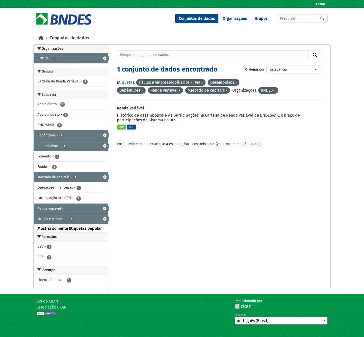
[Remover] (202, 82)
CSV (121, 127)
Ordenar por (255, 69)
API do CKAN (47, 301)
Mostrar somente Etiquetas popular (69, 228)
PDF (131, 127)
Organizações (235, 18)
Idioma (239, 315)
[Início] (40, 38)
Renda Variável (130, 108)
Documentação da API (242, 144)
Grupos (261, 18)
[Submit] (322, 18)
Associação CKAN (51, 307)
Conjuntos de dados (197, 18)
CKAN (242, 306)
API (212, 144)
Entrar (320, 4)
